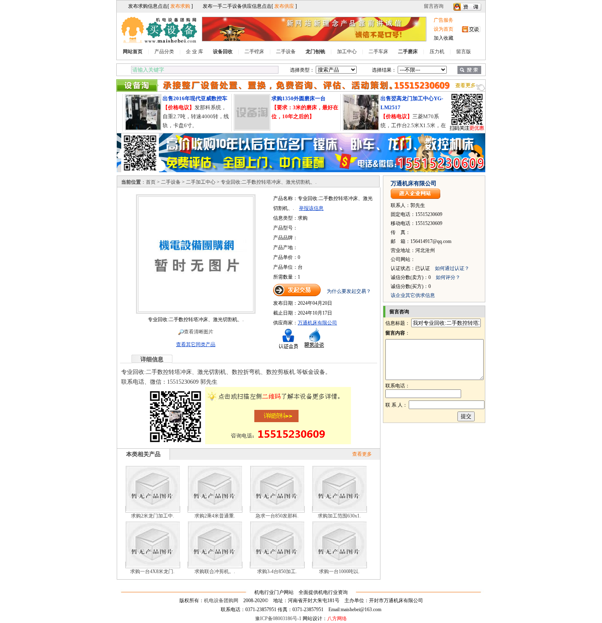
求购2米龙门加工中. (152, 516)
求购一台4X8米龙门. (152, 571)
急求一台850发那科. (277, 516)
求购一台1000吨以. (339, 571)
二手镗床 (254, 51)
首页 (151, 182)
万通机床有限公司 (317, 323)
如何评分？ (448, 277)
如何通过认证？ (452, 268)
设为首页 (443, 29)
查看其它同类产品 (195, 344)
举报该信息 (311, 208)
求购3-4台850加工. (277, 571)
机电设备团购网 (221, 600)
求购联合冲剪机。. (215, 571)
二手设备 (286, 51)
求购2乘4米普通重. (215, 516)
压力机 (437, 51)
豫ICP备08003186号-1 (278, 618)
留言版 (463, 51)
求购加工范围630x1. (339, 516)
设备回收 (223, 51)
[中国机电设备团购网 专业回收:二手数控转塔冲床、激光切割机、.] (195, 310)
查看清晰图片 (198, 332)
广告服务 (443, 20)
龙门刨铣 (315, 51)
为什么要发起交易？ (349, 291)
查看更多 (362, 454)
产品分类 (164, 51)
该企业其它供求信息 (413, 295)
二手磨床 (408, 51)
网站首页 (133, 51)
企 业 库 (194, 51)
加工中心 (347, 51)
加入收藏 (443, 38)
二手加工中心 (200, 182)
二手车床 (378, 51)
